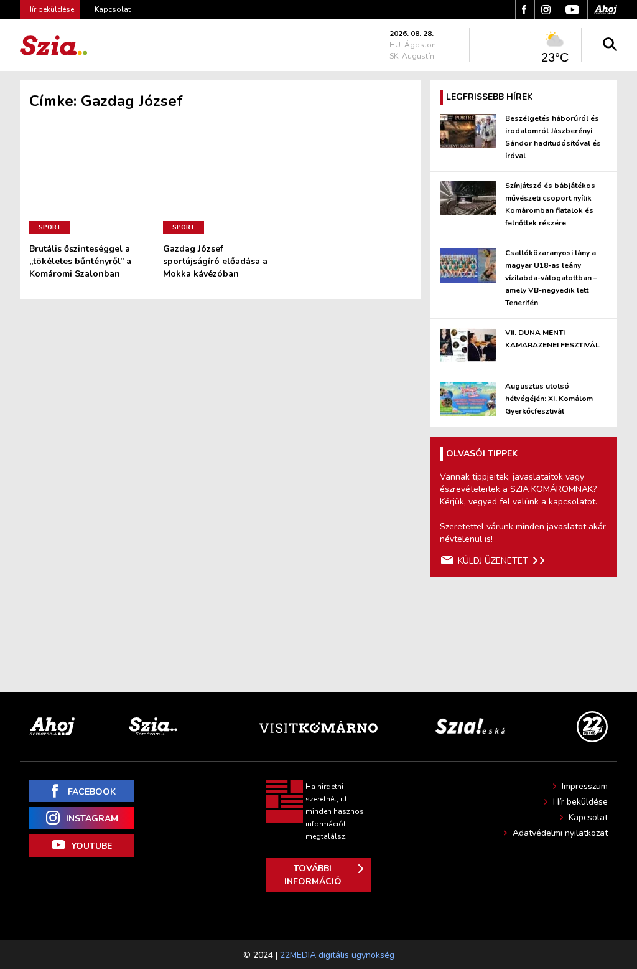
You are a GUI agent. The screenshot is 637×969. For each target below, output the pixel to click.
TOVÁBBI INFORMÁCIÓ (313, 875)
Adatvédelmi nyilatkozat (560, 833)
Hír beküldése (580, 802)
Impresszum (585, 786)
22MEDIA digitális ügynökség (337, 955)
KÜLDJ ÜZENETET (493, 561)
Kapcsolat (113, 9)
